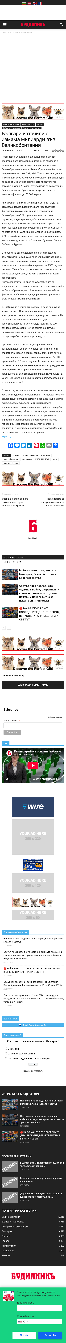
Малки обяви (9, 1245)
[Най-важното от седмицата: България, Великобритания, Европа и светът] (10, 574)
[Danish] (29, 3)
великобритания (10, 459)
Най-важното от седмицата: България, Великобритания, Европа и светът (38, 574)
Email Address (12, 720)
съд (16, 463)
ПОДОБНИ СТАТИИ (13, 557)
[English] (35, 3)
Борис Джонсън (30, 455)
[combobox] (22, 1321)
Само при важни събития (22, 1053)
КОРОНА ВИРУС (42, 459)
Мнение (6, 1255)
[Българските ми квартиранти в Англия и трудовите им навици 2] (10, 1166)
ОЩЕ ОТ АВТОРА (12, 562)
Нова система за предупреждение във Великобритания (52, 502)
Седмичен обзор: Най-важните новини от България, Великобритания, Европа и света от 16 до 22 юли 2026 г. (33, 984)
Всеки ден (13, 1048)
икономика (27, 459)
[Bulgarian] (24, 3)
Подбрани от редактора (12, 128)
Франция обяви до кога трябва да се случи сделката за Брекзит (15, 502)
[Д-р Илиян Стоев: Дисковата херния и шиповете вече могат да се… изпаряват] (10, 1197)
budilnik (9, 150)
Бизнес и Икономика (11, 124)
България (45, 455)
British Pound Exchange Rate (34, 1025)
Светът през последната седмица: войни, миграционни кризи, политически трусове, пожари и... (42, 1119)
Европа (40, 124)
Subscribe (50, 1335)
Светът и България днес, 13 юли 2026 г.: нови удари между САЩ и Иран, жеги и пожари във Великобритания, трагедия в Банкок (34, 998)
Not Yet (24, 1335)
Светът (26, 128)
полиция (7, 463)
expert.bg (6, 436)
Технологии (36, 128)
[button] (61, 24)
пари (55, 459)
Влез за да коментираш (33, 685)
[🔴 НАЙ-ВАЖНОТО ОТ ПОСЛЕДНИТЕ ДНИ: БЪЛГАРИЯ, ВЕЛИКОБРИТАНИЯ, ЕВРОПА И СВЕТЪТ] (10, 612)
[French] (40, 3)
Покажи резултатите (33, 1071)
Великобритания (27, 124)
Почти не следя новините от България (29, 1058)
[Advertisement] (33, 69)
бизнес (16, 455)
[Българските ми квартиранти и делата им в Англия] (10, 1182)
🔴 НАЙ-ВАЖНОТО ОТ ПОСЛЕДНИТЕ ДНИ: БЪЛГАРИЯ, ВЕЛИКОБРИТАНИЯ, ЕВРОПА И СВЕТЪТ (32, 970)
